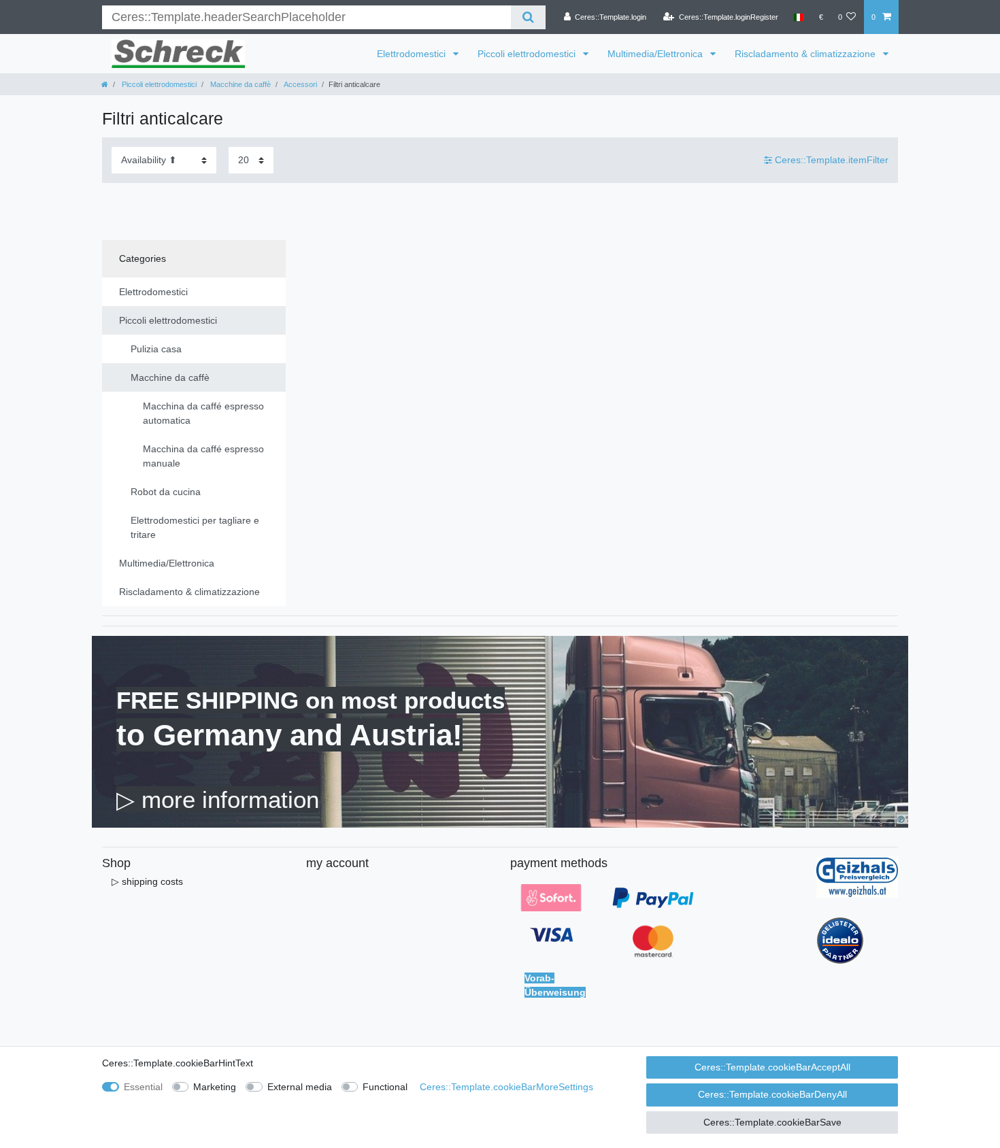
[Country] (798, 17)
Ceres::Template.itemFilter (830, 159)
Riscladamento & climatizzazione (806, 53)
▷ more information (217, 799)
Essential (143, 1086)
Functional (385, 1086)
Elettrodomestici (412, 53)
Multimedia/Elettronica (656, 53)
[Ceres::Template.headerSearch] (528, 17)
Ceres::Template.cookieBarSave (772, 1122)
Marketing (214, 1086)
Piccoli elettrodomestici (528, 53)
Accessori (299, 84)
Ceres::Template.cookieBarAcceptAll (772, 1067)
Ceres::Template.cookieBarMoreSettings (506, 1086)
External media (299, 1086)
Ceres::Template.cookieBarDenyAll (772, 1094)
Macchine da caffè (239, 84)
